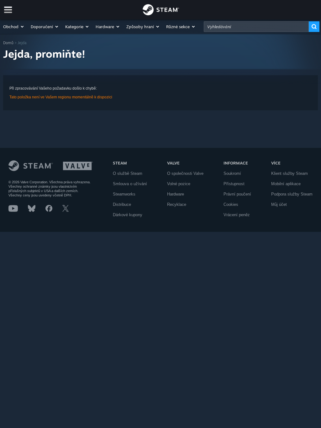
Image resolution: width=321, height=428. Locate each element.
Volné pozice (178, 183)
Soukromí (232, 173)
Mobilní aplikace (286, 183)
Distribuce (122, 204)
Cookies (231, 204)
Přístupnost (234, 183)
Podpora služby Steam (292, 194)
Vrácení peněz (237, 214)
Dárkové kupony (127, 214)
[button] (14, 26)
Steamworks (124, 194)
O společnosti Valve (185, 173)
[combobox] (256, 26)
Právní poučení (237, 194)
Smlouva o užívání (130, 183)
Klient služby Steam (289, 173)
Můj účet (279, 204)
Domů (8, 42)
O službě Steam (127, 173)
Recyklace (176, 204)
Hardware (175, 194)
